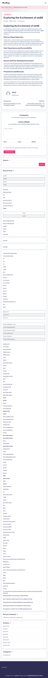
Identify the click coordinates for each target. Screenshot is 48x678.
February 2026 (6, 642)
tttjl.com (5, 277)
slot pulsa (5, 543)
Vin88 (5, 175)
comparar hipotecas (8, 205)
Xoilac (4, 548)
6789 (24, 213)
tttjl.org (5, 293)
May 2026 (5, 634)
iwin (4, 304)
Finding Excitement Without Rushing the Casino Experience (18, 602)
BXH (4, 381)
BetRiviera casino (7, 192)
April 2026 (5, 637)
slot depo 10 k (6, 564)
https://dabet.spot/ (8, 333)
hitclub (4, 400)
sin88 (29, 85)
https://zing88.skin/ (8, 430)
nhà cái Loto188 (7, 524)
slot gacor (5, 389)
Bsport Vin (6, 311)
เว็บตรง (4, 208)
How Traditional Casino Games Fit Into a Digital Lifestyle (17, 599)
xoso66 (5, 588)
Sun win (5, 473)
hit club (4, 467)
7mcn (4, 553)
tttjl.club (5, 296)
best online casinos (7, 362)
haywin (4, 365)
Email (20, 141)
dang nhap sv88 (7, 349)
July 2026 (5, 629)
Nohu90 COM (6, 411)
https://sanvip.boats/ (8, 419)
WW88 (4, 360)
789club (5, 470)
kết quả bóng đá (7, 387)
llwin (4, 272)
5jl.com (4, 285)
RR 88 (4, 578)
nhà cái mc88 (6, 478)
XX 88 (4, 572)
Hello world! (19, 617)
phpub (4, 537)
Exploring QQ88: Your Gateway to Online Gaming (15, 595)
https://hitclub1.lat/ (7, 384)
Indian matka (6, 535)
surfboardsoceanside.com (9, 301)
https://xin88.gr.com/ (8, 416)
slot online (5, 234)
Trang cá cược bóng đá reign (10, 253)
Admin (14, 92)
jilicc (4, 505)
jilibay (4, 508)
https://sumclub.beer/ (8, 454)
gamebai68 (6, 489)
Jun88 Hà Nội (6, 443)
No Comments (22, 21)
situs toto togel (6, 556)
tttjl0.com (5, 299)
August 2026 (6, 626)
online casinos (6, 448)
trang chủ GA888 (7, 526)
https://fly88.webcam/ (8, 220)
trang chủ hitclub (7, 486)
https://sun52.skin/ (7, 459)
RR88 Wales (6, 561)
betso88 (5, 513)
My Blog (5, 3)
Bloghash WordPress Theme (35, 675)
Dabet (5, 181)
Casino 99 (5, 586)
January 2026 (6, 645)
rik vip (4, 397)
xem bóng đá (6, 373)
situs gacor (4, 667)
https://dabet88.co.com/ (10, 324)
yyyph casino (6, 280)
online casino (6, 540)
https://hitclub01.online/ (9, 330)
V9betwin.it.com (7, 422)
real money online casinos (9, 521)
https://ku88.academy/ (9, 339)
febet (4, 368)
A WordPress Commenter (9, 617)
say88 (4, 403)
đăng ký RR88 (6, 567)
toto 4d (5, 465)
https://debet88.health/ (9, 327)
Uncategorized (8, 14)
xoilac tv (6, 317)
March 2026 (6, 639)
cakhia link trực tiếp (7, 376)
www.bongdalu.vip (7, 405)
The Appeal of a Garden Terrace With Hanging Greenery (17, 609)
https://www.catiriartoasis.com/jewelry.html (14, 559)
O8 (3, 258)
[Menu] (45, 2)
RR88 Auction (6, 354)
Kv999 (24, 216)
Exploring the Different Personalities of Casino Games (17, 605)
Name (5, 141)
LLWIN (4, 229)
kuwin (4, 307)
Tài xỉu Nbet (6, 346)
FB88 (4, 575)
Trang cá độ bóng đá (8, 256)
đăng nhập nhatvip (7, 395)
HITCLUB (5, 240)
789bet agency (6, 352)
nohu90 (5, 226)
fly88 (4, 231)
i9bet (4, 475)
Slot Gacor (5, 189)
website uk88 (6, 344)
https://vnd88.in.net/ (8, 427)
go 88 (4, 357)
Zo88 (4, 481)
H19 (4, 195)
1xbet (4, 510)
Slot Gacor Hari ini (7, 200)
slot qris (5, 545)
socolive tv (6, 314)
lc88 (4, 197)
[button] (15, 95)
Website (34, 141)
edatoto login (6, 424)
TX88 (5, 184)
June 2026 (5, 631)
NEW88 (5, 483)
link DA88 (5, 247)
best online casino (7, 392)
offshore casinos (7, 516)
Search (5, 160)
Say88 (4, 500)
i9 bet (4, 440)
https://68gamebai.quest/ (9, 457)
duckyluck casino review (9, 532)
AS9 (4, 580)
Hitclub (5, 178)
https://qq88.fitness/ (8, 274)
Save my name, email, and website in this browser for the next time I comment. (22, 147)
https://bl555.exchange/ (9, 583)
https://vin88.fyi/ (8, 336)
